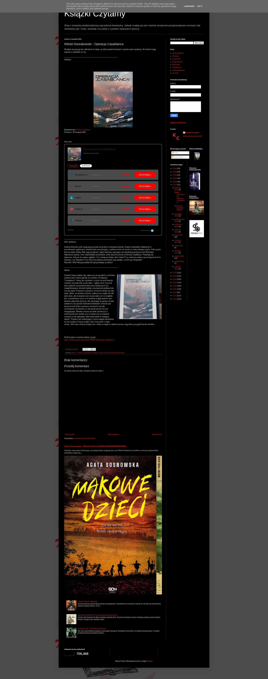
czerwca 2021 (177, 241)
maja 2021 (179, 246)
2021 (175, 185)
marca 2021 (179, 256)
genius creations (77, 353)
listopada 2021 (178, 215)
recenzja (107, 353)
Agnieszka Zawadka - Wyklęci (179, 208)
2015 (175, 289)
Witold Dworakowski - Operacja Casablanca (179, 197)
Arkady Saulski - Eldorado (87, 601)
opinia (101, 353)
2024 (175, 175)
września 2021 (178, 225)
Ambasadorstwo (178, 70)
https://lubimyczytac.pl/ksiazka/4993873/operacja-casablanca (89, 340)
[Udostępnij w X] (89, 349)
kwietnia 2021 (177, 252)
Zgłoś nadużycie (178, 122)
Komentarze (178, 157)
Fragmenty (176, 59)
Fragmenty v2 (177, 62)
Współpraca (176, 67)
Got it (199, 6)
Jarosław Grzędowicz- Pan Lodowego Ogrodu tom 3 (97, 615)
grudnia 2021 (177, 189)
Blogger (149, 661)
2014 (175, 292)
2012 (175, 299)
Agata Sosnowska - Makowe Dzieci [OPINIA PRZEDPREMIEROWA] (95, 446)
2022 (175, 182)
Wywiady (175, 56)
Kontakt (175, 73)
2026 (175, 168)
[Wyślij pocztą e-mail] (83, 349)
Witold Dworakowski (117, 353)
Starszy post (156, 434)
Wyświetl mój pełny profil (192, 136)
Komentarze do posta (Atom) (84, 438)
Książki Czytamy (94, 13)
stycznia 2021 (177, 268)
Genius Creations (83, 130)
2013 (175, 296)
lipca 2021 (179, 235)
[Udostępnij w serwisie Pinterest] (94, 349)
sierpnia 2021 (177, 231)
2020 (175, 273)
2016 (175, 286)
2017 (175, 283)
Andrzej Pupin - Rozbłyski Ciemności (92, 629)
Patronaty (176, 65)
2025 (175, 172)
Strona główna (113, 434)
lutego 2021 (179, 261)
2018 (175, 279)
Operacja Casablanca (91, 353)
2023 (175, 178)
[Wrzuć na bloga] (86, 349)
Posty (176, 153)
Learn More (189, 6)
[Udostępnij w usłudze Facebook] (91, 349)
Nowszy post (70, 434)
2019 (175, 276)
